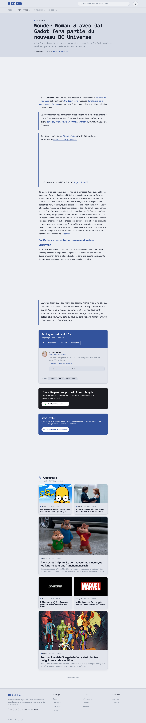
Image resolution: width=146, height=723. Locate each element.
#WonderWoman (69, 136)
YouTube (24, 709)
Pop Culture (40, 20)
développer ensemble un (67, 122)
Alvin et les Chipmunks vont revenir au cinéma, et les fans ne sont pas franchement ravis (71, 564)
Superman (66, 234)
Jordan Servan (39, 51)
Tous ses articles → (66, 363)
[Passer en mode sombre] (135, 3)
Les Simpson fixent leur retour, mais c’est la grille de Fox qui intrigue (55, 510)
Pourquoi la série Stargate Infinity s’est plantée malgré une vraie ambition (69, 659)
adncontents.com (27, 720)
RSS (11, 709)
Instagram (34, 709)
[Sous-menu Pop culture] (29, 10)
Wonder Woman (71, 379)
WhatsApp (75, 343)
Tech (10, 10)
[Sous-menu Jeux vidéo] (44, 10)
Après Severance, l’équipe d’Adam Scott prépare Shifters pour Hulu (90, 510)
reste (71, 101)
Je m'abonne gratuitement (56, 429)
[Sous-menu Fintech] (56, 10)
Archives (115, 699)
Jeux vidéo (38, 10)
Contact (86, 703)
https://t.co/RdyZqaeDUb (65, 139)
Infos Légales (88, 699)
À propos (86, 706)
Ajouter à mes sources (57, 404)
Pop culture (23, 10)
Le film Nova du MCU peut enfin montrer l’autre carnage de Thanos (90, 603)
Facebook (52, 343)
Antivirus (115, 703)
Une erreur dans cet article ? (64, 369)
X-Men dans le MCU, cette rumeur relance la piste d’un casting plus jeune (54, 604)
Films (61, 379)
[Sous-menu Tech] (13, 10)
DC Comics (52, 379)
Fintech (52, 10)
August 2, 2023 (81, 182)
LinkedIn (63, 343)
